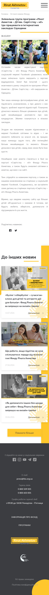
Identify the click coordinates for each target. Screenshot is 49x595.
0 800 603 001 (24, 492)
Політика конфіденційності (25, 584)
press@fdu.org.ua (25, 478)
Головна (4, 14)
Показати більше (24, 432)
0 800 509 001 (24, 489)
